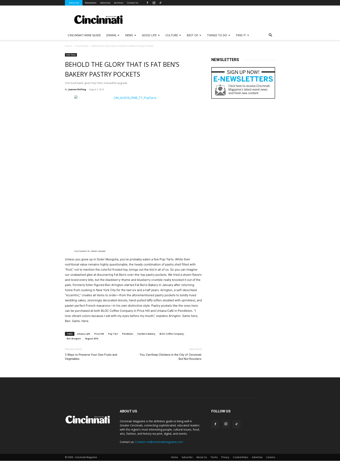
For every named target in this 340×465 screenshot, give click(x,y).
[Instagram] (154, 3)
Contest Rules (240, 457)
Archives (118, 2)
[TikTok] (160, 3)
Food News (82, 46)
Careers (270, 457)
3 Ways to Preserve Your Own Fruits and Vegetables (91, 357)
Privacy (225, 457)
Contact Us (132, 2)
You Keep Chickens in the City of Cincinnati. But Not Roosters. (171, 357)
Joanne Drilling (77, 89)
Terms (214, 457)
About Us (201, 457)
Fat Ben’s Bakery (146, 333)
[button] (270, 35)
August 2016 (91, 338)
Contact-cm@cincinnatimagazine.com (159, 442)
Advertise (105, 2)
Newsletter (91, 2)
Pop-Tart (113, 333)
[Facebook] (147, 3)
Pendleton (127, 333)
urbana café (83, 333)
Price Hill (99, 333)
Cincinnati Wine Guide (84, 35)
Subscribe (74, 2)
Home (68, 46)
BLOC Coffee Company (172, 333)
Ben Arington (74, 338)
